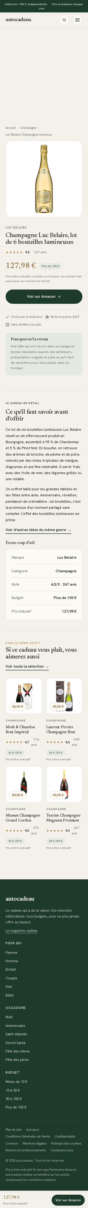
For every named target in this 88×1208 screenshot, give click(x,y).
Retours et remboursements (26, 1150)
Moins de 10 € (16, 1081)
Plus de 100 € (16, 1107)
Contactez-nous (62, 1150)
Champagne (28, 128)
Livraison (12, 1143)
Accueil (11, 128)
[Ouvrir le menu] (77, 20)
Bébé (10, 995)
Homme (12, 961)
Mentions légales (34, 1143)
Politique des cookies (66, 1143)
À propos (32, 1130)
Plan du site (14, 1130)
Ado (9, 986)
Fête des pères (17, 1059)
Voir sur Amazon (41, 296)
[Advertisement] (44, 74)
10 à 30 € (13, 1090)
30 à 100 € (14, 1098)
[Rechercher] (64, 20)
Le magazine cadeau (22, 930)
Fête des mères (18, 1051)
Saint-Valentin (16, 1034)
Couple (11, 978)
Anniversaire (15, 1025)
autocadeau (19, 19)
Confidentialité (65, 1136)
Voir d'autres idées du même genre (38, 529)
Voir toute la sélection (27, 666)
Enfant (11, 969)
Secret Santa (15, 1043)
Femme (11, 952)
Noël (9, 1017)
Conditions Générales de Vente (28, 1136)
